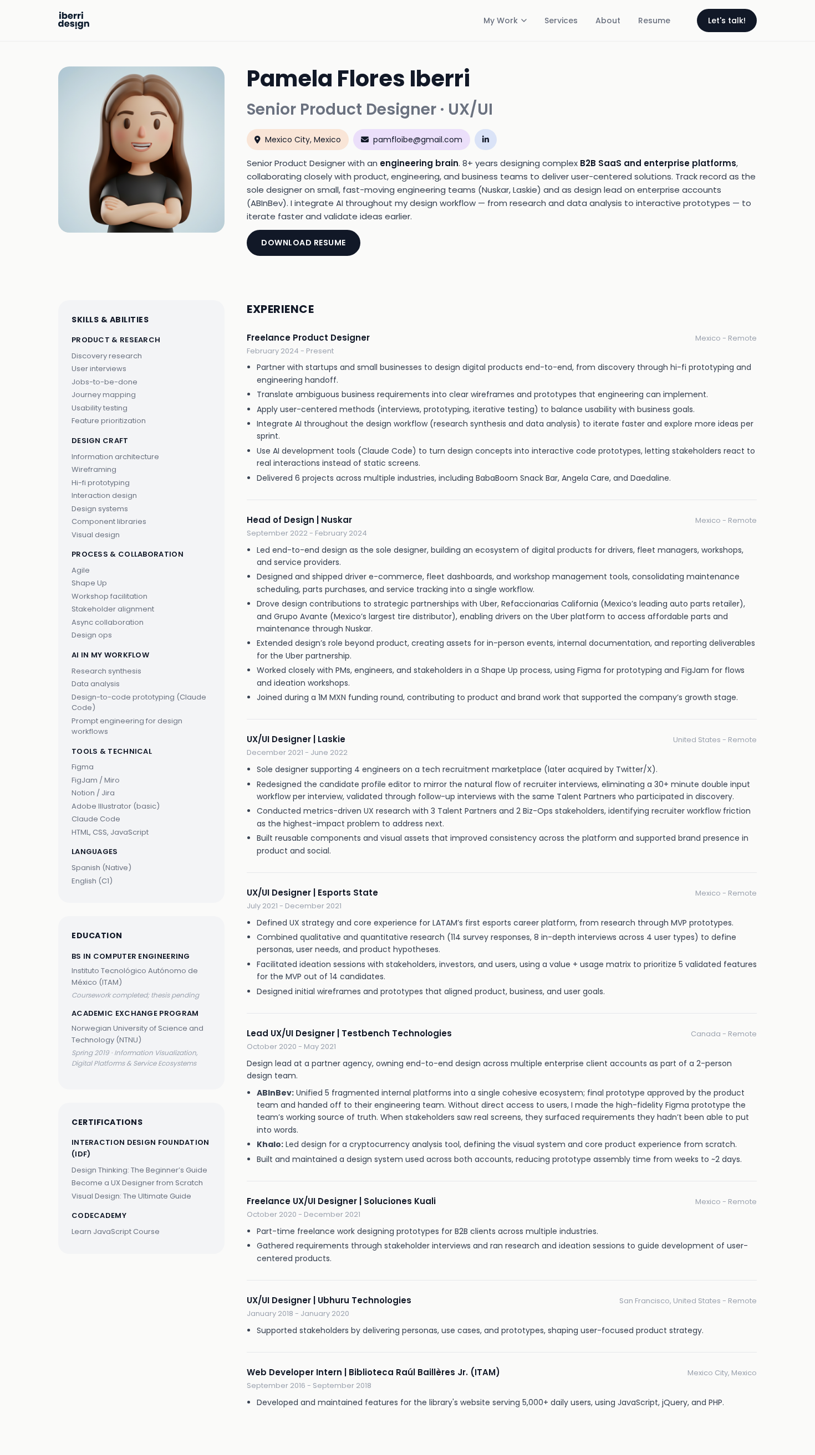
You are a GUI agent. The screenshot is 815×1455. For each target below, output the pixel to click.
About (607, 20)
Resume (654, 20)
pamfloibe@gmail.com (417, 139)
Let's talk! (727, 20)
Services (561, 20)
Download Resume (303, 242)
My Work (500, 20)
